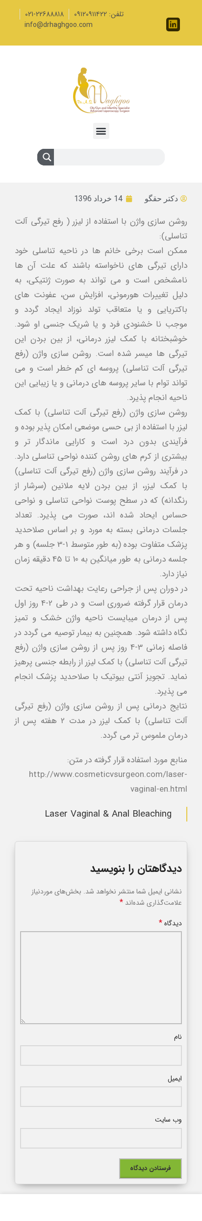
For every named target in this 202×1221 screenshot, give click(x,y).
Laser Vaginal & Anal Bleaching (108, 814)
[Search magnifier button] (45, 159)
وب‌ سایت (168, 1119)
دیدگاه (170, 923)
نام (178, 1037)
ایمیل (175, 1078)
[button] (101, 131)
